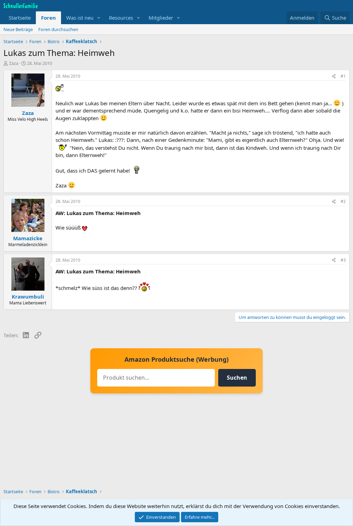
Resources (121, 17)
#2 (343, 201)
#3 (343, 260)
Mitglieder (161, 17)
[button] (99, 17)
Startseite (20, 17)
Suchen (237, 377)
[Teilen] (333, 76)
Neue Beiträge (18, 29)
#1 (343, 76)
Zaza (13, 63)
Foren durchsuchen (58, 29)
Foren (48, 17)
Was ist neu (79, 17)
